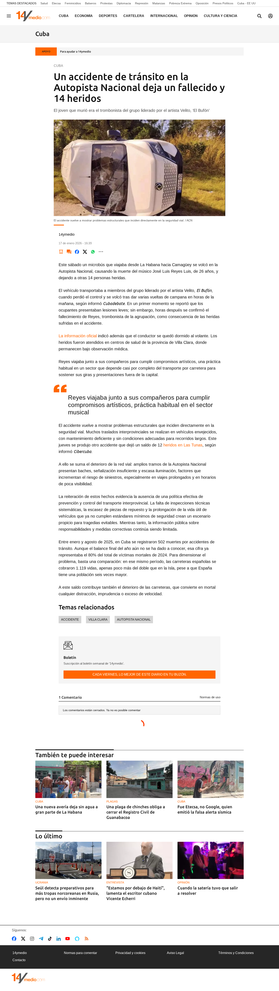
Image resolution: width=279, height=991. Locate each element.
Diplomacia (124, 3)
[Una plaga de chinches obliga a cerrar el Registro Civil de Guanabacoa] (139, 779)
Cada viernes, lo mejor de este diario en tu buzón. (140, 674)
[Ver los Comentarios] (69, 252)
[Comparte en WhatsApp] (93, 252)
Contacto (19, 960)
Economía (84, 16)
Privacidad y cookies (130, 953)
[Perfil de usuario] (270, 15)
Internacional (164, 16)
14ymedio (19, 953)
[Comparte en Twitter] (85, 252)
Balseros (90, 3)
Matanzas (158, 3)
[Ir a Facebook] (15, 938)
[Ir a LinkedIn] (59, 938)
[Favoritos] (61, 252)
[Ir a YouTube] (68, 938)
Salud (44, 3)
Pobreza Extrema (180, 3)
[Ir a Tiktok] (51, 938)
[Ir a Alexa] (78, 938)
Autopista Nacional (134, 619)
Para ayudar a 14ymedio (75, 51)
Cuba (64, 16)
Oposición (202, 3)
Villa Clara (97, 619)
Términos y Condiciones (236, 953)
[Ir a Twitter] (24, 938)
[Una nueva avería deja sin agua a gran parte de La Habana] (68, 779)
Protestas (106, 3)
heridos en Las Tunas (182, 445)
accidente (70, 619)
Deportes (108, 16)
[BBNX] (28, 978)
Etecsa (56, 3)
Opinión (191, 16)
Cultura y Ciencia (220, 16)
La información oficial (78, 336)
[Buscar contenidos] (259, 16)
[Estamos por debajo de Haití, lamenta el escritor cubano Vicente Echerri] (139, 860)
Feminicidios (73, 3)
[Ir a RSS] (87, 938)
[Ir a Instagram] (33, 938)
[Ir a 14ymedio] (34, 16)
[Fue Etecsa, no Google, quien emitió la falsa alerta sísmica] (210, 779)
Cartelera (133, 16)
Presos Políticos (223, 3)
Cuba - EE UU (246, 3)
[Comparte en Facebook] (77, 252)
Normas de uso (210, 697)
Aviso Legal (175, 953)
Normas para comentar (80, 953)
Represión (141, 3)
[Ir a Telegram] (42, 938)
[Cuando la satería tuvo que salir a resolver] (210, 860)
